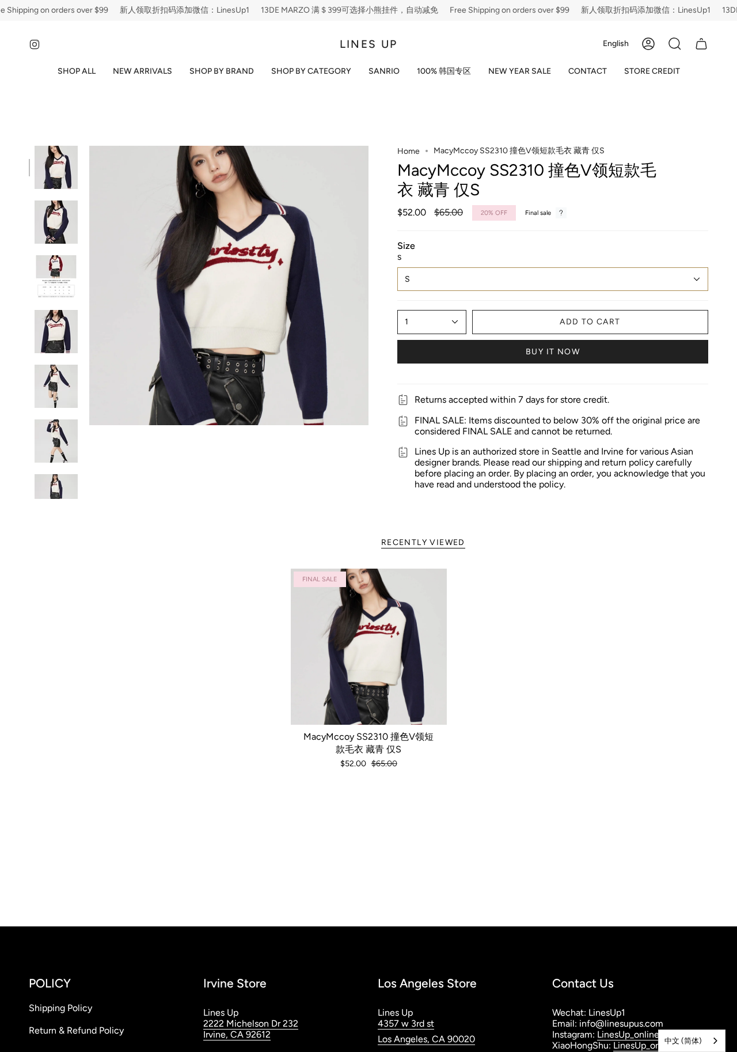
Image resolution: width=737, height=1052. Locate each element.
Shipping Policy (60, 1007)
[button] (222, 71)
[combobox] (691, 1041)
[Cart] (701, 44)
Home (408, 151)
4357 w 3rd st (406, 1023)
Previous (89, 285)
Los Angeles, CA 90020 (426, 1039)
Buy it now (553, 352)
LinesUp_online (628, 1034)
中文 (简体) (683, 1040)
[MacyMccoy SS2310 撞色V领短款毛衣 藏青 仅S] (369, 647)
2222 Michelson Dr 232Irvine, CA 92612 (250, 1029)
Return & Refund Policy (76, 1030)
